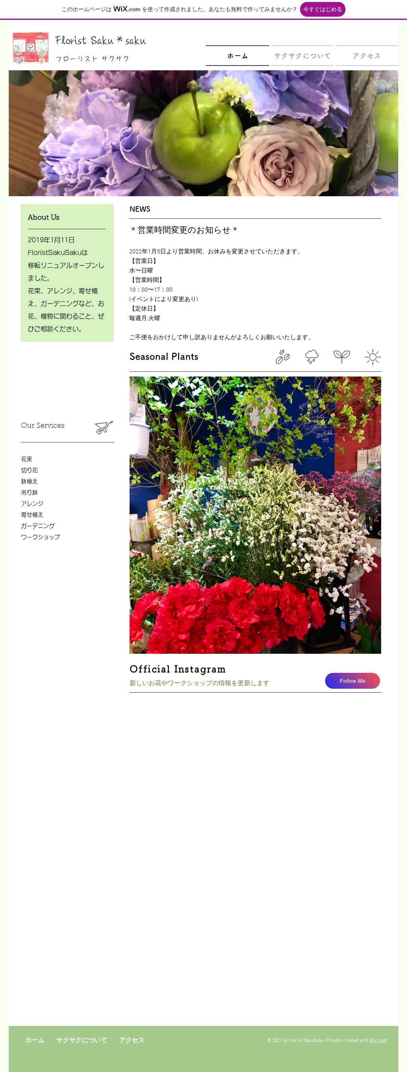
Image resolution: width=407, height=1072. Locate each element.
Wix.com (378, 1040)
